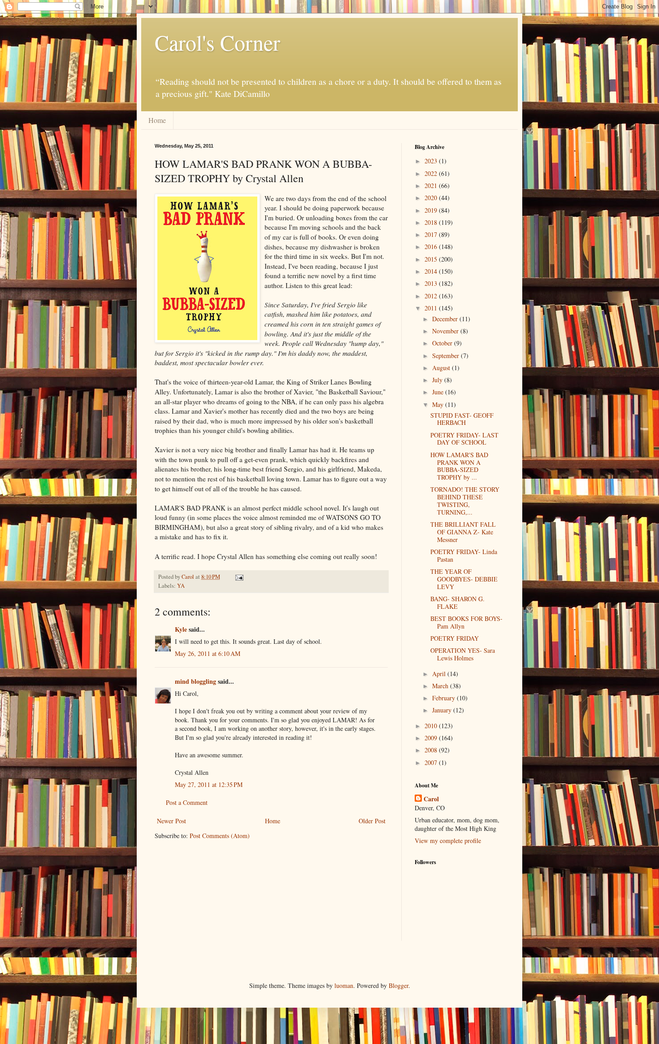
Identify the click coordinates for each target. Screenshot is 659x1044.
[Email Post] (239, 577)
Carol (431, 799)
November (446, 331)
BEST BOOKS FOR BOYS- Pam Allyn (466, 622)
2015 (432, 259)
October (443, 343)
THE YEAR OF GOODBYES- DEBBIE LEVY (464, 579)
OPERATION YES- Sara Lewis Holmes (462, 654)
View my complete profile (448, 840)
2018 (432, 222)
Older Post (372, 821)
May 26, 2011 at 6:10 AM (207, 653)
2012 (432, 296)
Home (157, 120)
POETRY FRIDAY (454, 638)
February (444, 698)
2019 (432, 210)
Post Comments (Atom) (220, 835)
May (438, 404)
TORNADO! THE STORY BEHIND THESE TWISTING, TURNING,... (464, 500)
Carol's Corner (217, 42)
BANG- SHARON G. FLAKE (457, 602)
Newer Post (171, 821)
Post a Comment (187, 802)
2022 (432, 173)
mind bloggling (195, 681)
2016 (432, 246)
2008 (432, 750)
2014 (432, 271)
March (441, 685)
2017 (432, 234)
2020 (432, 197)
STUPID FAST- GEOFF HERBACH (462, 419)
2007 (432, 762)
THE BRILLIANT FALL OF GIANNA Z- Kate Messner (463, 532)
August (442, 367)
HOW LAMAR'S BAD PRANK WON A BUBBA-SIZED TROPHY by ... (459, 465)
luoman (343, 985)
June (438, 392)
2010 (432, 725)
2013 (432, 283)
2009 (432, 738)
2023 (432, 161)
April (439, 673)
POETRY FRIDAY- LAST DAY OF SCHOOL (464, 439)
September (446, 355)
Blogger (398, 985)
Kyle (181, 629)
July (438, 380)
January (442, 710)
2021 (432, 185)
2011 (432, 308)
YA (181, 586)
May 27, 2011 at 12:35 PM (209, 784)
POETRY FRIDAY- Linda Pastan (463, 555)
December (446, 319)
